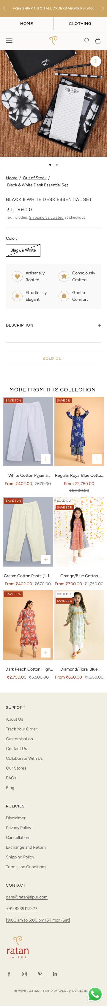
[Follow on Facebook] (9, 974)
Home (12, 177)
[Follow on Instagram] (24, 974)
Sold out (53, 358)
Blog (10, 787)
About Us (14, 719)
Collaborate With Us (24, 758)
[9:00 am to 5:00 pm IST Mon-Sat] (38, 920)
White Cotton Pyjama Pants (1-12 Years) (28, 476)
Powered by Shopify (73, 991)
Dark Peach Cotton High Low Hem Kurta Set (27, 670)
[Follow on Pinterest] (40, 974)
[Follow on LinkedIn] (55, 974)
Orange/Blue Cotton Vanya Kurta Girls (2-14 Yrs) (79, 576)
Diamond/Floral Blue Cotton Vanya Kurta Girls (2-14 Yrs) (79, 670)
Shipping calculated (46, 217)
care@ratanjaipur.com (27, 897)
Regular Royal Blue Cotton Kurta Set (79, 476)
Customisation (19, 738)
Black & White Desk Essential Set (37, 185)
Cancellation (17, 837)
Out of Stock (35, 177)
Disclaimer (16, 818)
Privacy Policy (18, 827)
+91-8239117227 (21, 908)
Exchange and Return (26, 847)
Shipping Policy (20, 857)
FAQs (11, 778)
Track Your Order (21, 729)
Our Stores (16, 768)
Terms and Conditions (26, 866)
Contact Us (16, 748)
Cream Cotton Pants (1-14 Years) (28, 576)
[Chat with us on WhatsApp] (95, 994)
